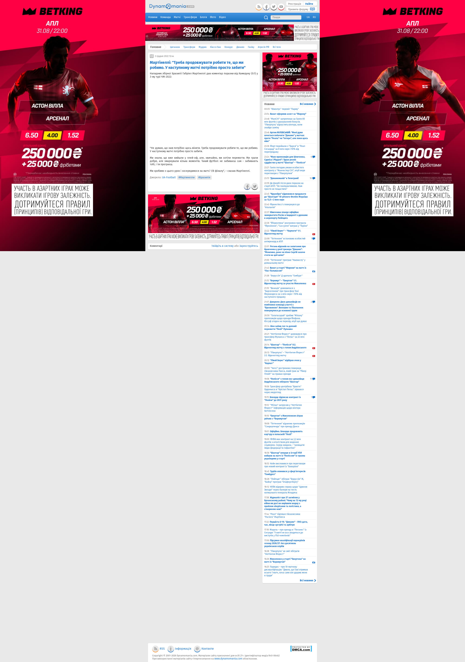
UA (308, 17)
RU (314, 17)
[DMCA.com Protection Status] (301, 651)
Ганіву (251, 47)
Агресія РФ (263, 47)
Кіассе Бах (215, 47)
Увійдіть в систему (223, 246)
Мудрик (203, 47)
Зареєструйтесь (248, 246)
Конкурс (229, 47)
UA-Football (169, 177)
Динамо (240, 47)
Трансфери (189, 47)
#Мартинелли (187, 177)
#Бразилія (204, 177)
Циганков (175, 47)
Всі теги (277, 47)
